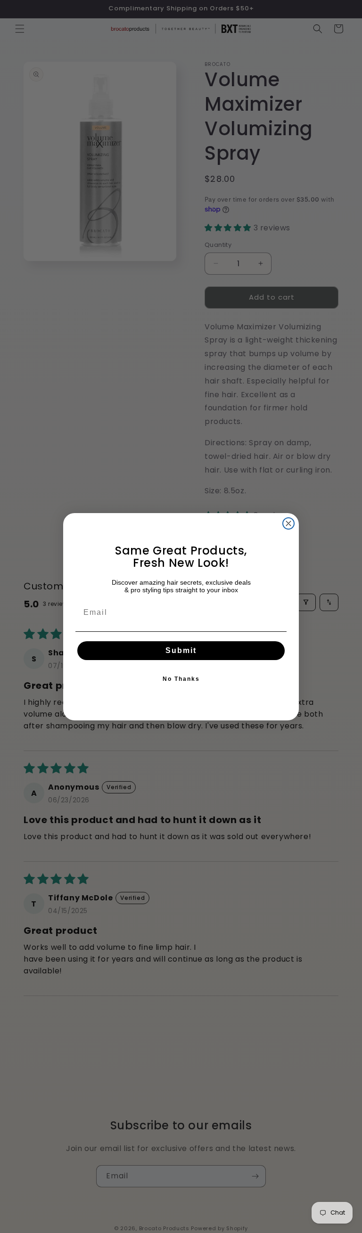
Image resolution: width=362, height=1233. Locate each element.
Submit (181, 650)
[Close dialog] (288, 523)
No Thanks (181, 679)
